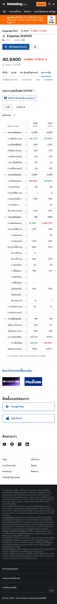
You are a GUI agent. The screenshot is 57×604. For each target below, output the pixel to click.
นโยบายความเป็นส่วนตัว (11, 578)
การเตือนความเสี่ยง (9, 587)
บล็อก (4, 459)
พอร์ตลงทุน (7, 471)
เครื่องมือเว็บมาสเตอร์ (11, 477)
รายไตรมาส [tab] (20, 107)
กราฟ (13, 72)
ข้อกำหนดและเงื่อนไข (10, 569)
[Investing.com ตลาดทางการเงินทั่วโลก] (17, 4)
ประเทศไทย (15, 11)
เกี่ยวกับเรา (35, 459)
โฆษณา (34, 465)
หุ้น (4, 11)
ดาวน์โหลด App (9, 465)
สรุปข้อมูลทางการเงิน (10, 80)
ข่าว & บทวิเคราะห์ (29, 72)
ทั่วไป (4, 72)
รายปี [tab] (7, 107)
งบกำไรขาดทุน (26, 80)
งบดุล (38, 80)
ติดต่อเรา (35, 471)
